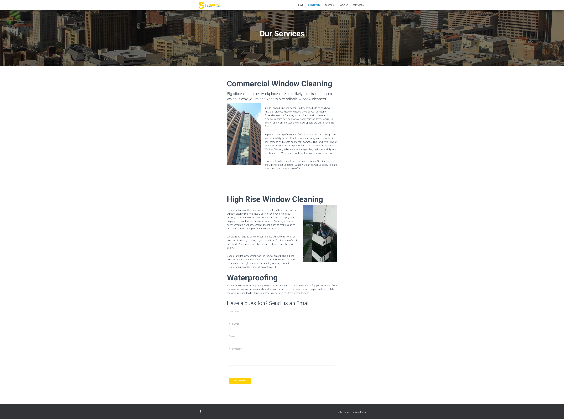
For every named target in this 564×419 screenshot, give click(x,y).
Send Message (240, 380)
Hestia (340, 412)
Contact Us (358, 5)
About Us (343, 5)
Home (300, 5)
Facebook (200, 412)
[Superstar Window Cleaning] (209, 5)
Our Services (314, 5)
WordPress (360, 412)
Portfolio (330, 5)
